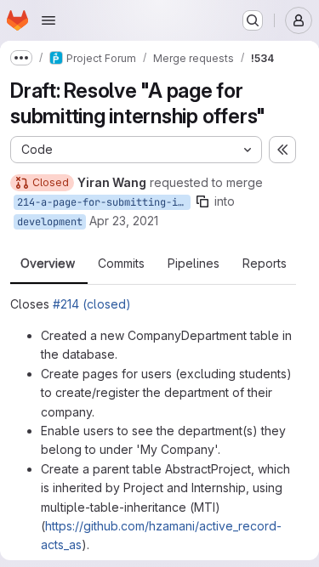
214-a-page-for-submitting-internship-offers (104, 202)
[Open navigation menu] (48, 20)
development (50, 222)
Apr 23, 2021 (123, 220)
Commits (121, 263)
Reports (264, 263)
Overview (47, 263)
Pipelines (193, 263)
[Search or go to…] (252, 20)
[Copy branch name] (202, 201)
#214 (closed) (92, 304)
